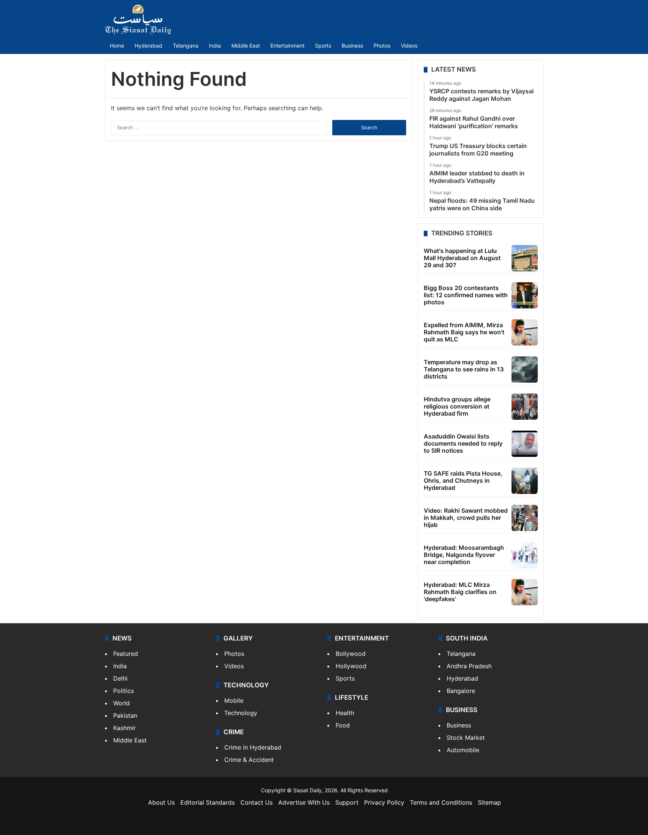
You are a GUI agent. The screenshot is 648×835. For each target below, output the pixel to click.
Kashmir (124, 728)
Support (346, 802)
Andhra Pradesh (469, 666)
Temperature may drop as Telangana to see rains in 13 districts (464, 369)
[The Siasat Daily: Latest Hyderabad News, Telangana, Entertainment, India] (138, 19)
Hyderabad (148, 45)
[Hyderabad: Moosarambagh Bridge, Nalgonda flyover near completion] (525, 555)
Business (352, 45)
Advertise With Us (304, 802)
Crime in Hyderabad (252, 747)
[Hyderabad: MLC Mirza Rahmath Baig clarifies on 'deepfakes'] (525, 592)
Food (343, 725)
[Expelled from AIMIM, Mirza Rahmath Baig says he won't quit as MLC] (525, 332)
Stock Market (466, 737)
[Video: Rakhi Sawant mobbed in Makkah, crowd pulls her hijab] (525, 518)
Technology (240, 713)
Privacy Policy (384, 802)
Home (117, 45)
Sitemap (489, 802)
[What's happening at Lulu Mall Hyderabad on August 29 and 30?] (525, 258)
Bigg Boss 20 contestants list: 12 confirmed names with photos (466, 295)
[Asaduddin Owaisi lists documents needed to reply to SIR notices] (525, 444)
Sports (323, 45)
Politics (123, 690)
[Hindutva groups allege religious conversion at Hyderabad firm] (525, 407)
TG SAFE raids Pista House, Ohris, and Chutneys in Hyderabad (463, 480)
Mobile (233, 700)
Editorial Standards (207, 802)
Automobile (463, 750)
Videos (409, 45)
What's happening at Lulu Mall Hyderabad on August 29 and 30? (462, 258)
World (121, 703)
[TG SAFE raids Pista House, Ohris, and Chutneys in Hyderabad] (525, 481)
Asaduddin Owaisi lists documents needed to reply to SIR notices (463, 443)
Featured (125, 653)
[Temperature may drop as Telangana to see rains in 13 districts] (525, 369)
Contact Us (256, 802)
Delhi (120, 678)
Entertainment (287, 45)
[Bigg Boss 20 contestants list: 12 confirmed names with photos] (525, 295)
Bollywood (351, 653)
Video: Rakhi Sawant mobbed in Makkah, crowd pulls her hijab (466, 517)
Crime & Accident (249, 759)
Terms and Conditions (441, 802)
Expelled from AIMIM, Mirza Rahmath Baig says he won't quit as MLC (464, 332)
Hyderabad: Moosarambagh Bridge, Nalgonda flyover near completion (464, 555)
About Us (161, 802)
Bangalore (461, 690)
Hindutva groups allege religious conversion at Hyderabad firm (457, 406)
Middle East (245, 45)
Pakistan (125, 715)
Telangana (185, 45)
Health (345, 713)
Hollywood (351, 666)
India (215, 45)
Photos (382, 45)
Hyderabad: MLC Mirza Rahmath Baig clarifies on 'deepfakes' (460, 592)
